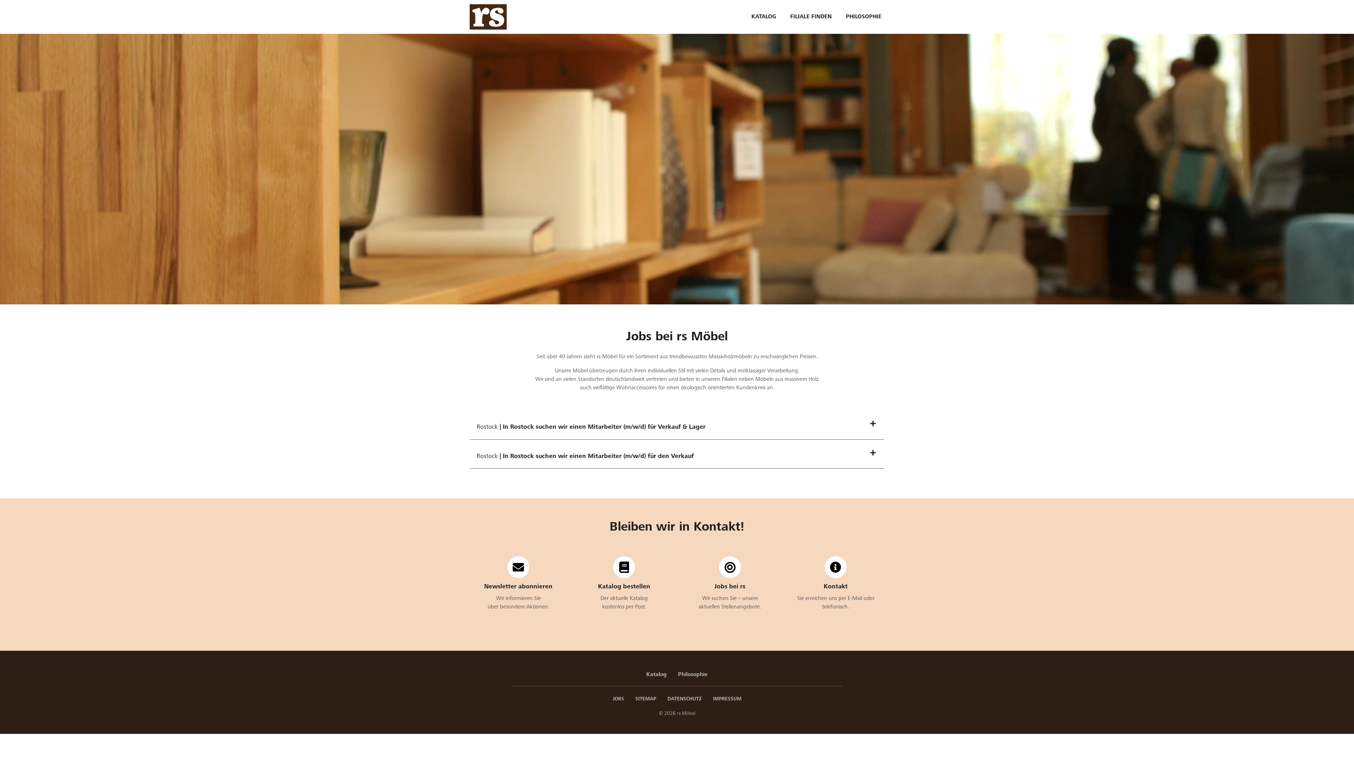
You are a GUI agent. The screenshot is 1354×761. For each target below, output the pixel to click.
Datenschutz (684, 699)
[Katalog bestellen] (624, 567)
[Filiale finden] (836, 567)
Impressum (727, 699)
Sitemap (645, 699)
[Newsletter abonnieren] (518, 567)
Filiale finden (811, 16)
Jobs (618, 699)
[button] (677, 427)
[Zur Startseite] (488, 16)
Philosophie (864, 16)
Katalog (763, 16)
